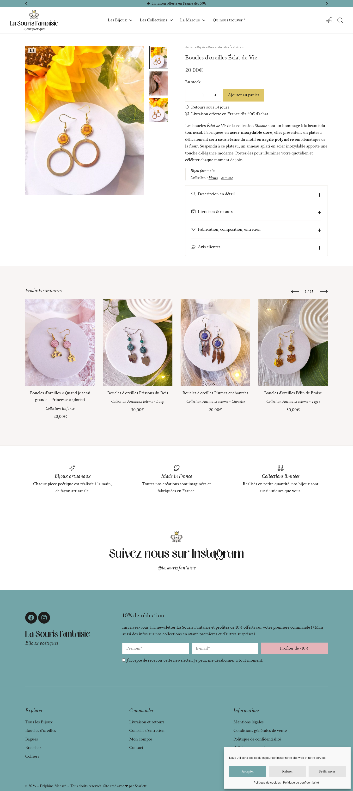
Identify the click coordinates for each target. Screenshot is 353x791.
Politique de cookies (267, 782)
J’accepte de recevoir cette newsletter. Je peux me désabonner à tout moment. (195, 660)
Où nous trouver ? (229, 20)
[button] (26, 3)
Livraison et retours (146, 722)
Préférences (327, 771)
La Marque (190, 20)
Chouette (237, 401)
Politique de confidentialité (301, 782)
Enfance (68, 408)
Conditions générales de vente (260, 730)
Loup (160, 401)
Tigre (315, 401)
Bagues (31, 739)
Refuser (287, 771)
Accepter (248, 771)
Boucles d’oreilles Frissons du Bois (137, 393)
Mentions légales (248, 722)
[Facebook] (31, 618)
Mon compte (140, 739)
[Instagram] (44, 618)
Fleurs (213, 177)
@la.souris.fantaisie (176, 567)
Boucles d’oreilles (40, 730)
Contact (136, 748)
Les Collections (153, 20)
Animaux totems (140, 401)
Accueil (189, 47)
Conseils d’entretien (146, 730)
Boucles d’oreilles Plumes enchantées (215, 393)
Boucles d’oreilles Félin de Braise (293, 393)
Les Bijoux (117, 20)
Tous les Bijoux (39, 722)
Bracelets (33, 748)
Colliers (32, 756)
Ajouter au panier (243, 95)
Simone (227, 177)
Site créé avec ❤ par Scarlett (124, 786)
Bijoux (201, 47)
